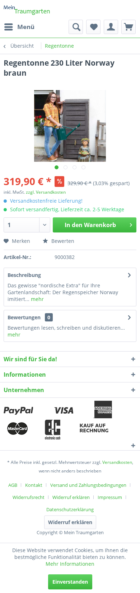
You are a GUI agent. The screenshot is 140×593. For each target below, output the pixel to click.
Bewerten (62, 240)
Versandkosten (117, 462)
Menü (25, 27)
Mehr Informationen (70, 563)
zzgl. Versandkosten (46, 192)
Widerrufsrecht (29, 497)
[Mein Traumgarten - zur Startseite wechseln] (27, 10)
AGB (12, 485)
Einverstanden (70, 581)
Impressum (110, 497)
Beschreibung (24, 275)
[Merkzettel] (93, 27)
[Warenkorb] (128, 27)
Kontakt (33, 485)
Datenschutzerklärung (70, 509)
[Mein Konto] (111, 27)
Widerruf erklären (71, 497)
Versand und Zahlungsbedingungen (88, 485)
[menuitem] (19, 27)
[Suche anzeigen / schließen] (76, 27)
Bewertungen (24, 317)
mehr (36, 299)
